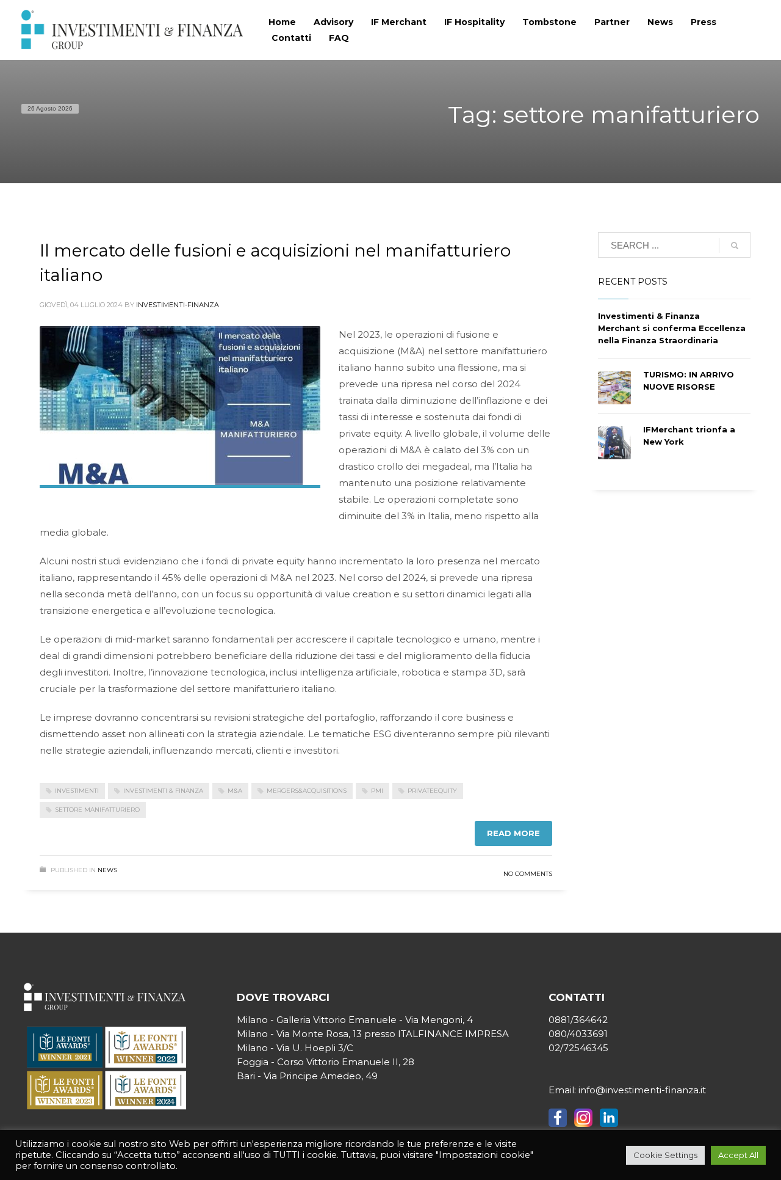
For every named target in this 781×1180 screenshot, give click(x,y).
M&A (235, 791)
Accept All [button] (738, 1155)
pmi (377, 791)
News (107, 870)
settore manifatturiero (97, 810)
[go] (734, 245)
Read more (513, 833)
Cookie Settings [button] (665, 1155)
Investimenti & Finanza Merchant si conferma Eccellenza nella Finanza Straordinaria (672, 328)
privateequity (432, 791)
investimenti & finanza (163, 791)
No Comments (527, 874)
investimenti (77, 791)
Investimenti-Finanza (177, 304)
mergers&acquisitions (307, 791)
